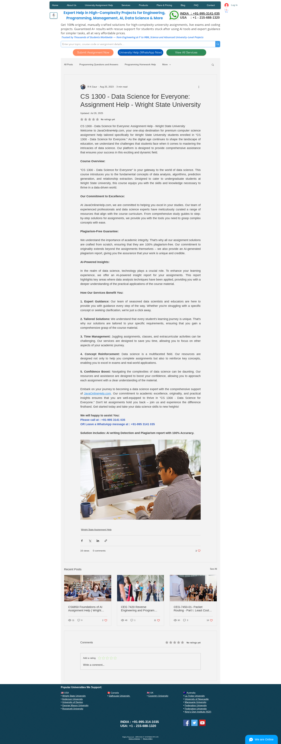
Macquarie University (195, 702)
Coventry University (158, 695)
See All (213, 569)
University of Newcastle (197, 699)
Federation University (196, 705)
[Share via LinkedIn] (97, 540)
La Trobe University (195, 695)
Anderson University (72, 699)
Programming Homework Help (140, 64)
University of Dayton (72, 702)
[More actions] (199, 87)
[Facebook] (186, 723)
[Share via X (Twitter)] (89, 540)
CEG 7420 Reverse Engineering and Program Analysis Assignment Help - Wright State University (138, 608)
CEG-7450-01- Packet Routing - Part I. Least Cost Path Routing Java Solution (191, 608)
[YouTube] (202, 723)
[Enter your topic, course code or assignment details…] (217, 44)
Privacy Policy (148, 739)
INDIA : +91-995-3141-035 (200, 13)
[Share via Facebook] (81, 540)
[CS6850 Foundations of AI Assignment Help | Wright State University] (87, 588)
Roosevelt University (72, 708)
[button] (226, 11)
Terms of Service (134, 739)
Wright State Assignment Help (96, 529)
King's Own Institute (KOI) (198, 711)
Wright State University (74, 695)
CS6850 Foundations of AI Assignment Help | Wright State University (85, 608)
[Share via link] (105, 540)
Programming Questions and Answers (98, 64)
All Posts (68, 64)
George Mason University (75, 705)
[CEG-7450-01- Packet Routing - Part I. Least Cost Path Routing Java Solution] (193, 588)
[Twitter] (194, 723)
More (165, 64)
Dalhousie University (119, 695)
